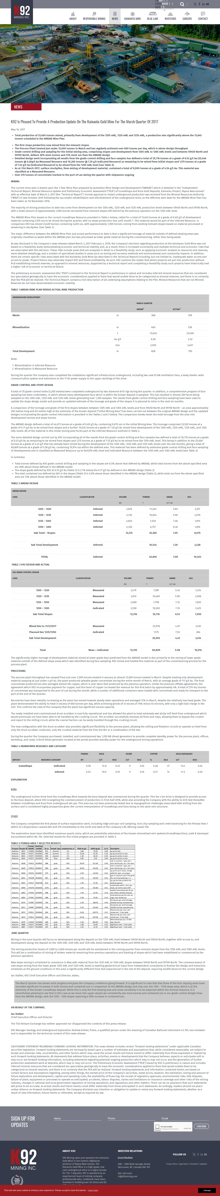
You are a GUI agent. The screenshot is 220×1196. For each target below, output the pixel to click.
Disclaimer (194, 1164)
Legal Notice (183, 1164)
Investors (170, 19)
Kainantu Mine (132, 19)
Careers (187, 19)
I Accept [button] (207, 1190)
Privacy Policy (171, 1164)
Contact (203, 19)
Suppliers (203, 1164)
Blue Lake (152, 19)
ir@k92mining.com (127, 1176)
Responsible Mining (94, 19)
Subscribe (201, 1126)
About (73, 19)
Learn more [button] (93, 1190)
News (115, 19)
